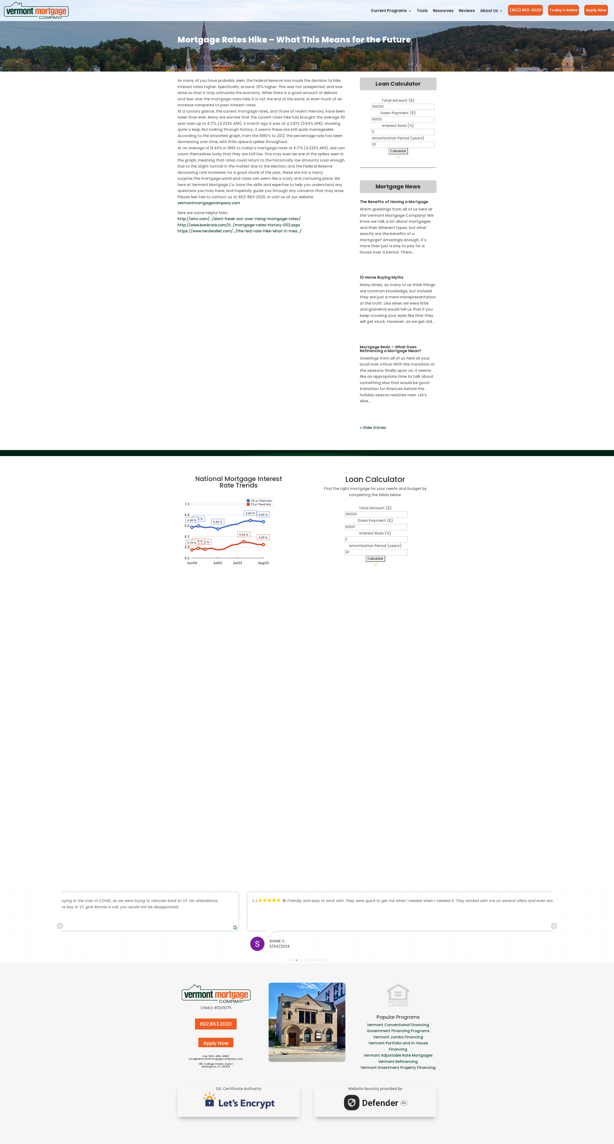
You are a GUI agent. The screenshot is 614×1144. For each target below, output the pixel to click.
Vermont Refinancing (398, 1061)
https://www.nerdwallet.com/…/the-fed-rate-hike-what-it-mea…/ (239, 231)
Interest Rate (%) (398, 125)
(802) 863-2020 (525, 10)
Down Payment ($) (398, 112)
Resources (443, 10)
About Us (489, 10)
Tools (422, 10)
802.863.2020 (216, 1024)
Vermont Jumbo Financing (398, 1037)
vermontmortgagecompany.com (208, 202)
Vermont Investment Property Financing (398, 1067)
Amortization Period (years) (398, 138)
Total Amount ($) (398, 100)
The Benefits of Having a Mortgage (394, 202)
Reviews (467, 10)
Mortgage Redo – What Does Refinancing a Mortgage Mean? (390, 349)
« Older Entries (373, 427)
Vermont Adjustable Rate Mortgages (398, 1055)
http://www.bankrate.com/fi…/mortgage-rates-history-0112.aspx (238, 225)
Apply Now (596, 10)
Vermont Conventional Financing (398, 1024)
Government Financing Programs (398, 1030)
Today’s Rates (563, 10)
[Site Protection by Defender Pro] (375, 1111)
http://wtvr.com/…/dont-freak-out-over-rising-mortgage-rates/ (239, 218)
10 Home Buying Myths (381, 277)
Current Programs (389, 10)
